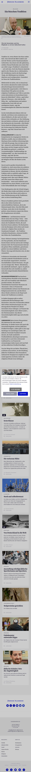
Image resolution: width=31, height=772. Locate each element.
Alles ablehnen (15, 389)
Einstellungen (10, 393)
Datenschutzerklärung (15, 384)
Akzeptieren (23, 393)
